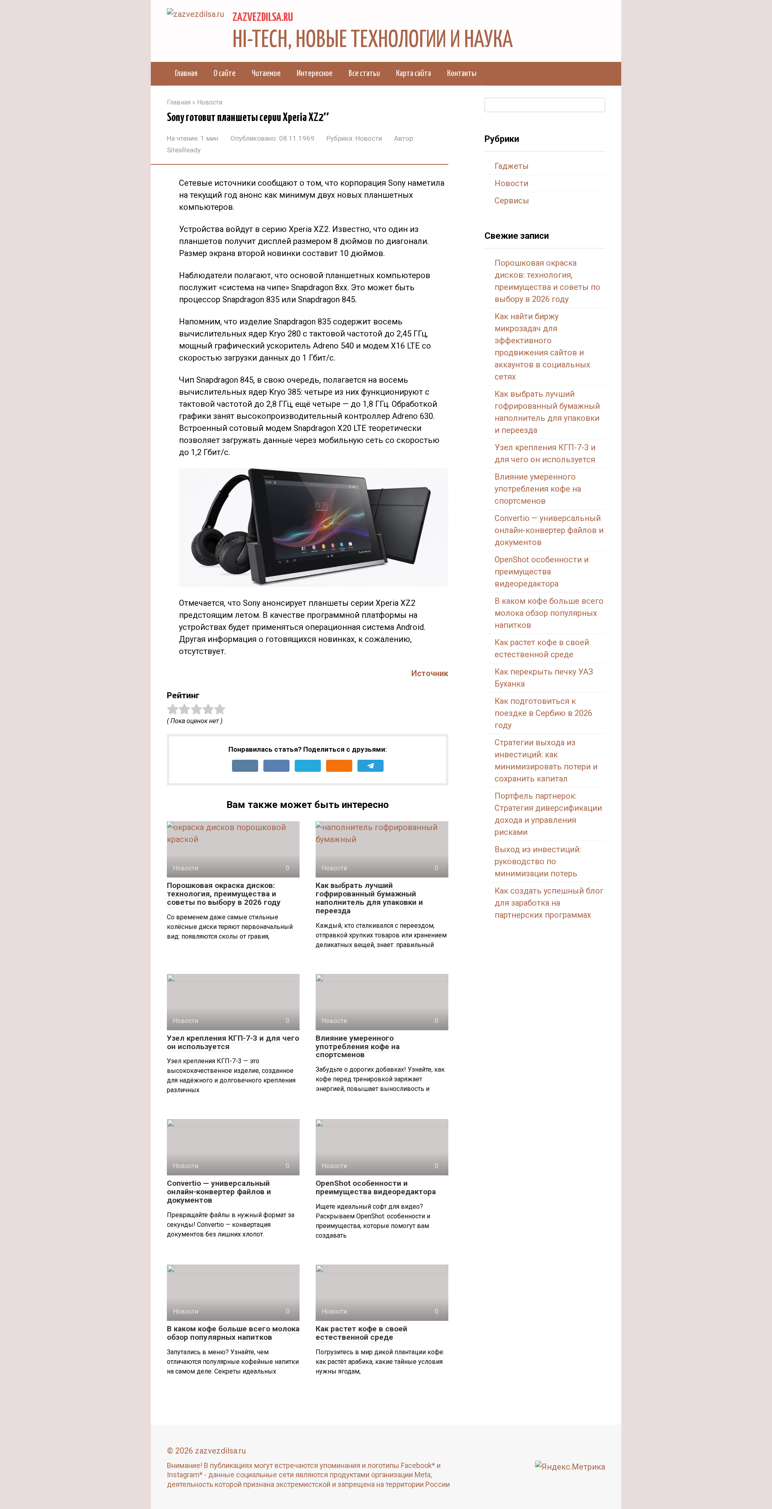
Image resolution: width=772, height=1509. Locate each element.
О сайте (225, 74)
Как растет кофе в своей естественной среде (361, 1333)
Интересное (315, 74)
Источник (429, 673)
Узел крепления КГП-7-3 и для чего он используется (233, 1042)
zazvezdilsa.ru (262, 17)
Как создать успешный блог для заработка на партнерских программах (549, 903)
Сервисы (512, 200)
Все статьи (364, 74)
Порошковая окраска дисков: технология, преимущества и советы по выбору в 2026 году (224, 894)
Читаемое (266, 74)
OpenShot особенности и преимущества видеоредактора (376, 1187)
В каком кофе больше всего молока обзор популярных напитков (233, 1333)
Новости (368, 138)
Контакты (461, 74)
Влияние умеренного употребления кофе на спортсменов (358, 1046)
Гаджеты (512, 166)
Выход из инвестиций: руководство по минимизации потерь (538, 861)
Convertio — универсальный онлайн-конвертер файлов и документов (219, 1192)
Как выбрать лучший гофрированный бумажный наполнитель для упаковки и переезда (369, 898)
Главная (186, 74)
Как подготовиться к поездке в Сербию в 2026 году (543, 713)
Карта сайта (413, 74)
